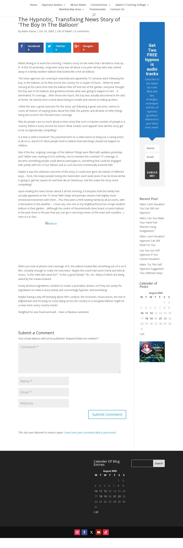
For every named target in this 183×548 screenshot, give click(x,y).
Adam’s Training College (130, 5)
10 (141, 313)
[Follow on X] (91, 532)
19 (151, 318)
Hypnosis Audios (52, 5)
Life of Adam (64, 31)
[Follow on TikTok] (106, 532)
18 (146, 318)
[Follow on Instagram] (77, 532)
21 (160, 318)
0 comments (82, 31)
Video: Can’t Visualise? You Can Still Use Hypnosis (152, 208)
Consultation (99, 5)
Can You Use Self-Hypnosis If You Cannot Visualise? (150, 255)
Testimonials (97, 9)
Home (33, 5)
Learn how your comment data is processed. (90, 432)
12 (151, 313)
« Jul (142, 333)
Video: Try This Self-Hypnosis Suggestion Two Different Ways (152, 269)
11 (146, 313)
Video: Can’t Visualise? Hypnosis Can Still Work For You (152, 241)
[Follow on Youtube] (99, 532)
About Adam (78, 5)
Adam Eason (29, 31)
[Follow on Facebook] (84, 532)
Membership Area (70, 9)
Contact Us (117, 9)
